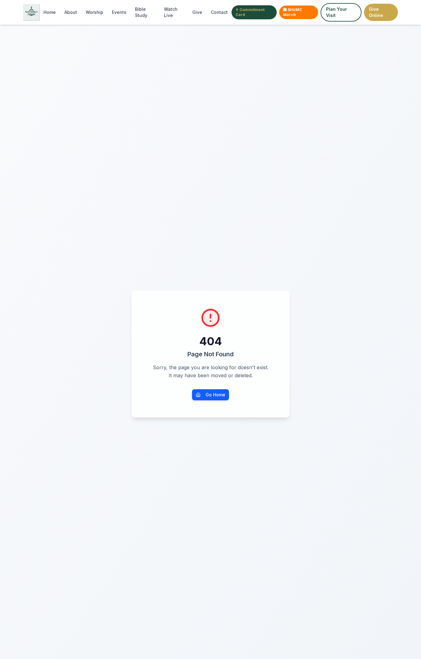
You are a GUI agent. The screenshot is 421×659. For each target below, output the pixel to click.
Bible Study (141, 12)
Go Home (215, 394)
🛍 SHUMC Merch (292, 12)
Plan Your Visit (336, 12)
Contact (219, 12)
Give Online (376, 12)
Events (119, 12)
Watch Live (171, 12)
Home (49, 12)
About (70, 12)
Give (197, 12)
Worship (94, 12)
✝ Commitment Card (249, 12)
